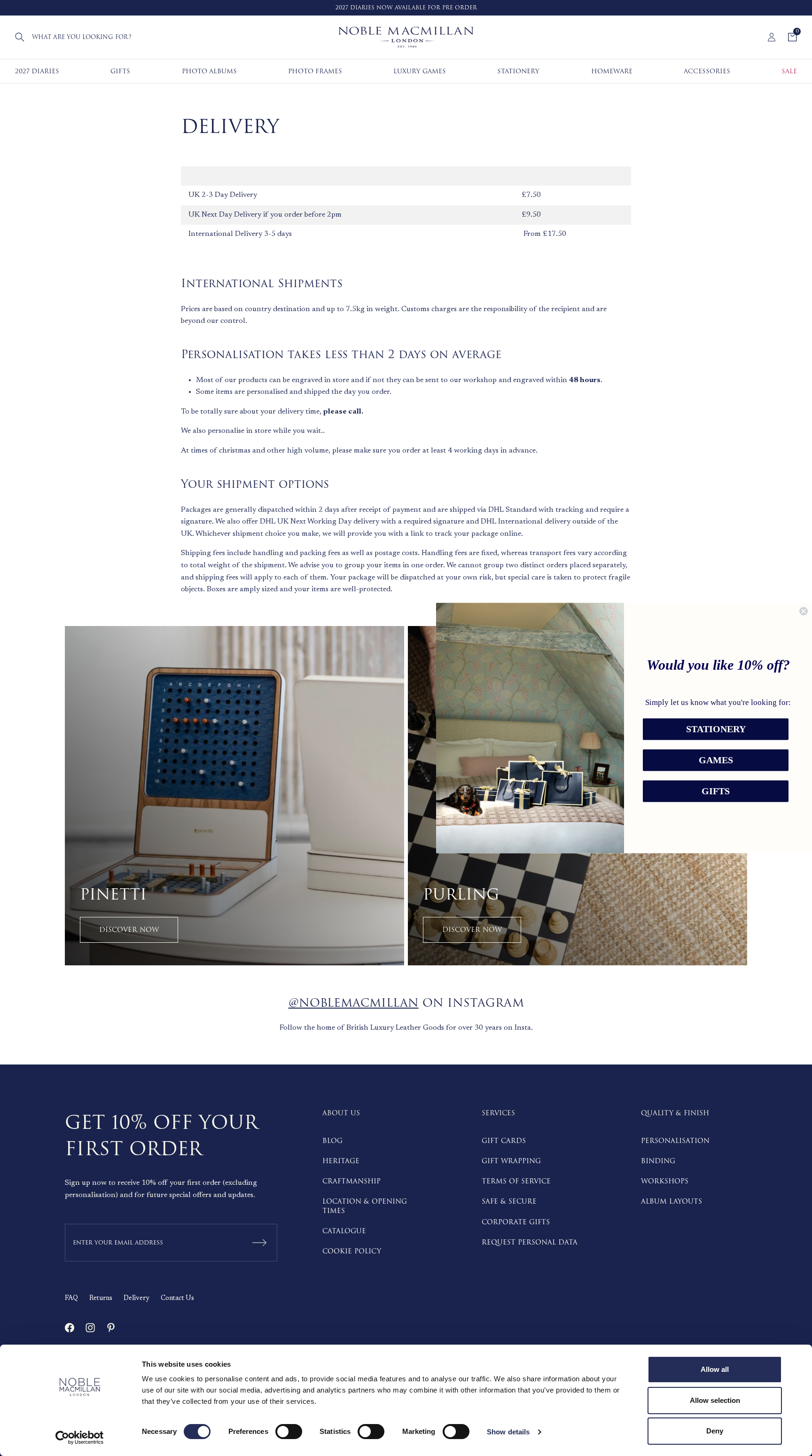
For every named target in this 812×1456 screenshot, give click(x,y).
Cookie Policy (351, 1251)
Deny (714, 1431)
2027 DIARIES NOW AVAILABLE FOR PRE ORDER (406, 8)
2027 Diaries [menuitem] (37, 71)
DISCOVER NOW (129, 930)
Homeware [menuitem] (611, 71)
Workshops (664, 1181)
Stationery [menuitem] (518, 71)
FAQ (71, 1298)
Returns (100, 1298)
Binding (658, 1161)
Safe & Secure (509, 1201)
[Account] (771, 37)
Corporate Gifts (516, 1222)
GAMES (716, 760)
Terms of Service (516, 1181)
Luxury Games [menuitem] (419, 71)
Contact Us (177, 1298)
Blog (332, 1141)
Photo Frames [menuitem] (315, 71)
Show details (508, 1432)
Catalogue (344, 1231)
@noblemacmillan (354, 1003)
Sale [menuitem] (789, 71)
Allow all (715, 1369)
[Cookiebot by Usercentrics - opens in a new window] (80, 1438)
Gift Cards (504, 1141)
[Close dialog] (803, 611)
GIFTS (716, 791)
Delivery (136, 1298)
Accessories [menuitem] (707, 71)
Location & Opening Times (364, 1206)
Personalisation (675, 1141)
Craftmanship (351, 1181)
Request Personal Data (530, 1242)
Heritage (340, 1161)
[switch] (288, 1431)
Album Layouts (671, 1201)
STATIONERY (716, 729)
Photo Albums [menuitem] (209, 71)
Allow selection (715, 1400)
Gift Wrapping (511, 1161)
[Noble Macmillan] (406, 37)
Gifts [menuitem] (120, 71)
